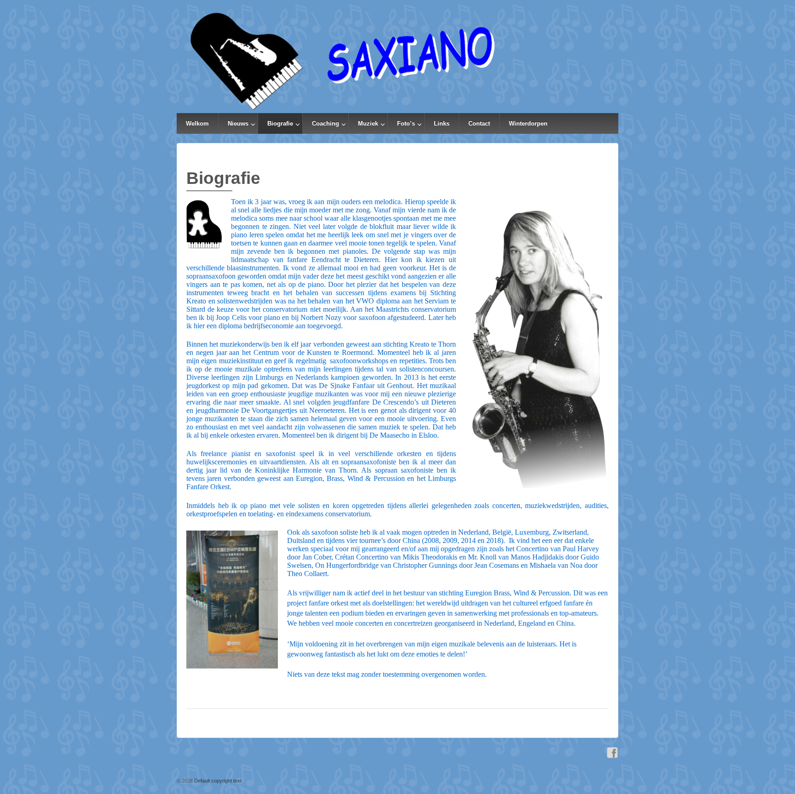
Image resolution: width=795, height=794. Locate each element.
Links (441, 123)
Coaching (325, 123)
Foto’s (406, 123)
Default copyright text (217, 780)
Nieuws (238, 123)
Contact (479, 123)
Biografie (280, 123)
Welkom (197, 123)
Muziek (368, 123)
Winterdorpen (528, 123)
